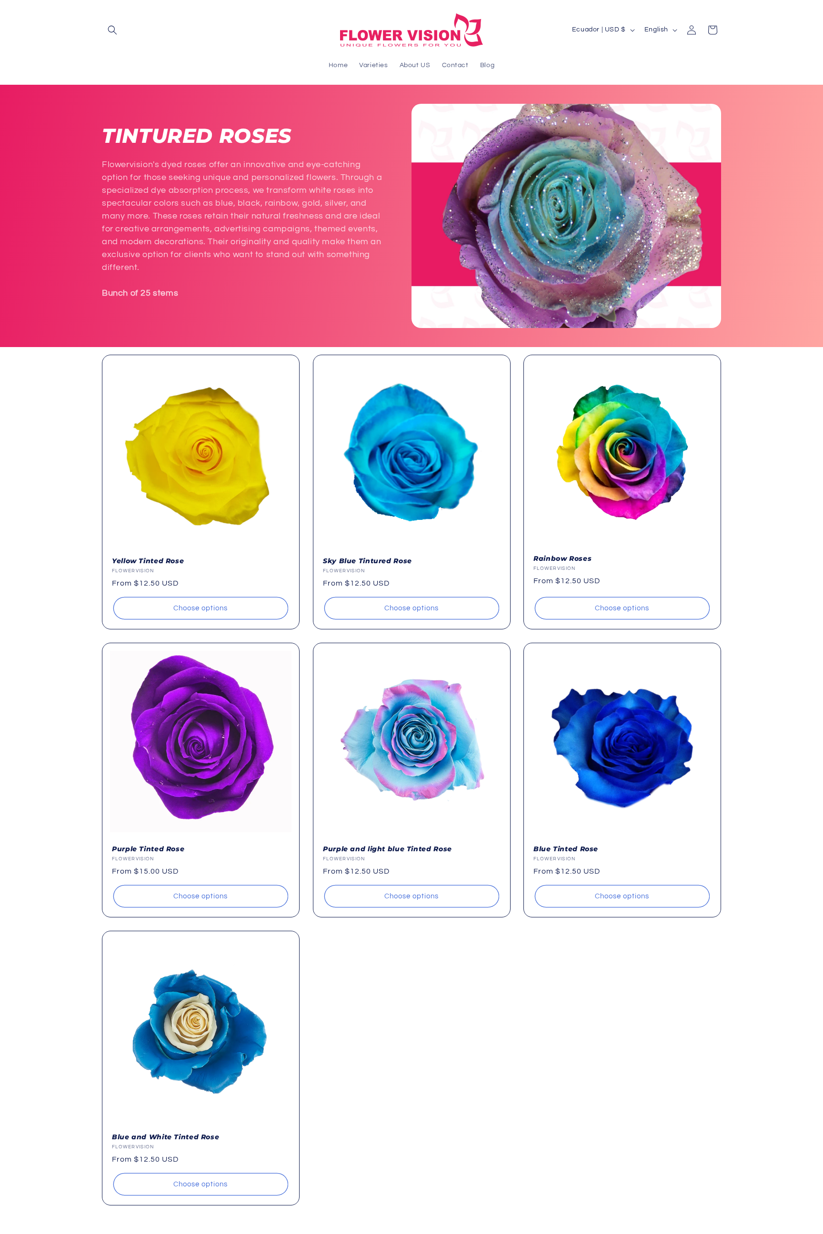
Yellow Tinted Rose (148, 560)
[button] (112, 30)
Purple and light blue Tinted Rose (387, 848)
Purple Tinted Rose (148, 848)
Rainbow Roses (562, 558)
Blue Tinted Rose (565, 848)
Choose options (200, 607)
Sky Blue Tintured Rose (367, 560)
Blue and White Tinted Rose (165, 1137)
